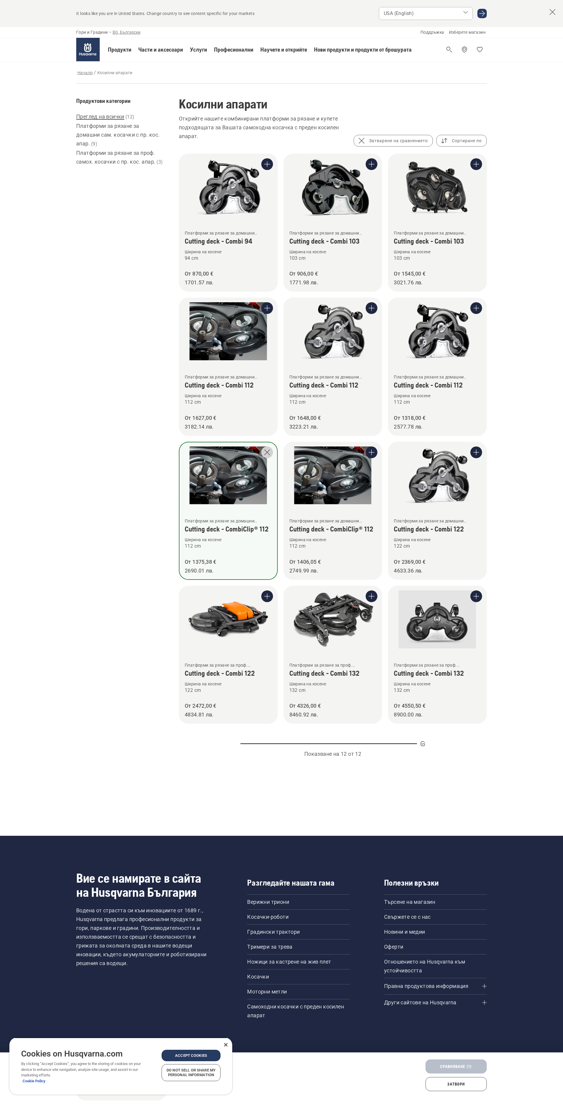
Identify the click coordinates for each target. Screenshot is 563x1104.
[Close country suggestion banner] (552, 12)
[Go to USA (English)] (482, 13)
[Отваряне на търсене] (449, 50)
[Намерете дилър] (464, 50)
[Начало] (88, 49)
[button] (119, 49)
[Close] (225, 1044)
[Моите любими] (480, 50)
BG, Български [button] (126, 32)
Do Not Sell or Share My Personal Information (191, 1072)
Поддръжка (432, 32)
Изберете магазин (467, 32)
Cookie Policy (34, 1081)
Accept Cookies (191, 1055)
